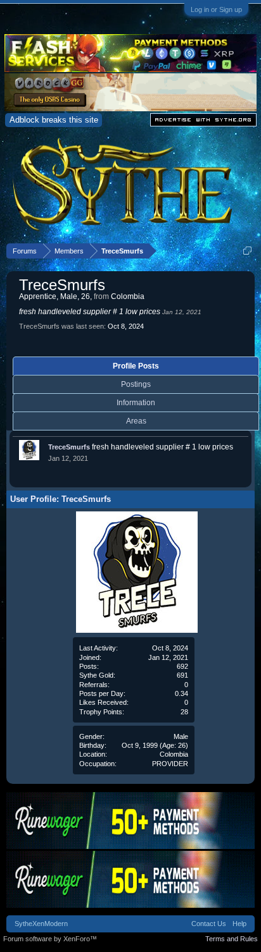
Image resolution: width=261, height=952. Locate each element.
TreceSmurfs (69, 447)
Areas (136, 421)
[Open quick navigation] (247, 251)
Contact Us (208, 923)
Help (239, 923)
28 (184, 712)
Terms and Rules (231, 939)
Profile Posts (136, 366)
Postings (136, 384)
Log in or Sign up (216, 9)
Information (136, 402)
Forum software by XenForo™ (50, 939)
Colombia (174, 754)
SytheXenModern (41, 923)
